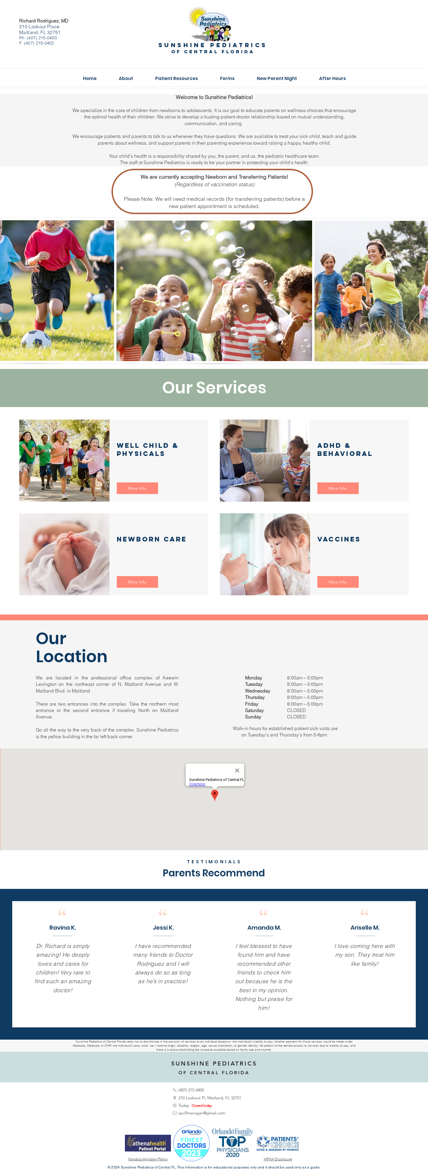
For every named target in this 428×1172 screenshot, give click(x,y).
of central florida (212, 51)
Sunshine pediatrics (213, 45)
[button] (126, 78)
